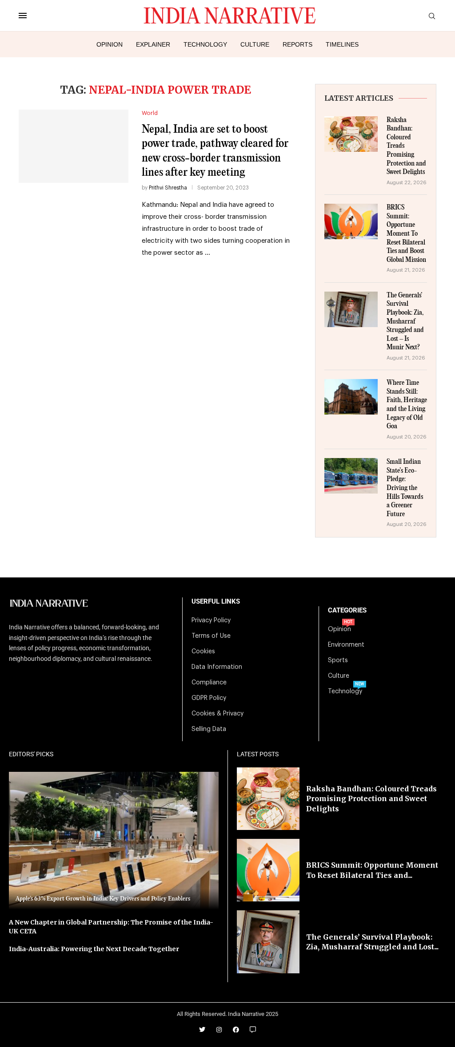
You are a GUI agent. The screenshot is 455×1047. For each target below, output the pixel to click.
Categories (347, 610)
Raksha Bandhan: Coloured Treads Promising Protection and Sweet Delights (406, 146)
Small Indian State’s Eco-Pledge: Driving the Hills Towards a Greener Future (405, 488)
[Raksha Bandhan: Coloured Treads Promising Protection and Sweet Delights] (351, 134)
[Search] (431, 16)
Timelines (342, 44)
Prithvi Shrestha (168, 187)
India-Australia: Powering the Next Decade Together (94, 949)
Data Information (217, 667)
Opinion (109, 44)
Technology (205, 44)
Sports (338, 660)
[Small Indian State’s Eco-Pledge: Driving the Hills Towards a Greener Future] (351, 476)
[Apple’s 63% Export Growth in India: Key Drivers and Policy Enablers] (114, 841)
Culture (254, 44)
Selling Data (209, 729)
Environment (346, 645)
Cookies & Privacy (217, 714)
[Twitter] (202, 1029)
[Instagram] (219, 1029)
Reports (297, 44)
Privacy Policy (211, 620)
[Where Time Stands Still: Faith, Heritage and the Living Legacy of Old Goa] (351, 397)
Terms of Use (211, 636)
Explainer (153, 44)
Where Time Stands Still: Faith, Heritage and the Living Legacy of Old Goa (407, 405)
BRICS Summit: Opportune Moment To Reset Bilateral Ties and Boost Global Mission (406, 234)
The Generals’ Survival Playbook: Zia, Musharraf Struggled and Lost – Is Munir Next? (405, 321)
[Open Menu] (23, 16)
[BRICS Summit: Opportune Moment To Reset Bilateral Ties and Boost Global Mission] (351, 221)
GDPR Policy (209, 698)
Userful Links (216, 601)
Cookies (203, 651)
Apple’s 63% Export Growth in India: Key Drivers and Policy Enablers (103, 899)
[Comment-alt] (253, 1029)
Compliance (209, 683)
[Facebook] (236, 1029)
